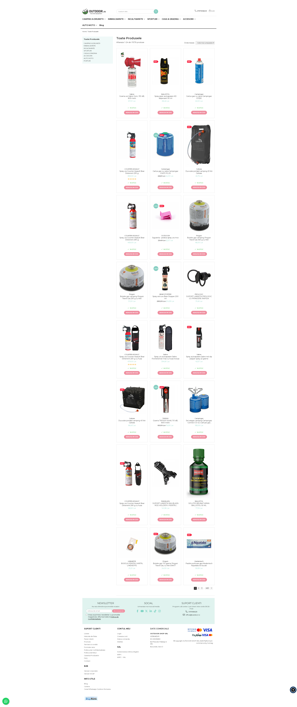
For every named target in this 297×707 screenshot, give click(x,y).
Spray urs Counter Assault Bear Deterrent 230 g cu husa (131, 358)
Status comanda (123, 639)
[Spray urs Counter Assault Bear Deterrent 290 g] (132, 215)
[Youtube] (142, 611)
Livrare (86, 633)
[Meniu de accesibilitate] (293, 690)
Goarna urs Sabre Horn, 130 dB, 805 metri (131, 97)
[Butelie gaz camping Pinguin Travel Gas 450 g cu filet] (199, 215)
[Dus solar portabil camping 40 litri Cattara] (132, 400)
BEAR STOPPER (165, 294)
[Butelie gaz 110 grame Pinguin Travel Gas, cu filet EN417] (165, 544)
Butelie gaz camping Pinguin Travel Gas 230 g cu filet (132, 297)
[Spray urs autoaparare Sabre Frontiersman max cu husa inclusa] (165, 337)
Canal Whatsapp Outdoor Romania (97, 689)
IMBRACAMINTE (90, 46)
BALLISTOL (165, 94)
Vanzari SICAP (89, 674)
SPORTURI (88, 51)
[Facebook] (138, 611)
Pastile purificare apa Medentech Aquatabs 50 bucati (199, 564)
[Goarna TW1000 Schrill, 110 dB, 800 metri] (165, 399)
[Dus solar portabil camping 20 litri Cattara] (199, 145)
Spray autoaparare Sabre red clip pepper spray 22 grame (199, 358)
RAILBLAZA (165, 501)
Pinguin (199, 236)
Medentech (199, 561)
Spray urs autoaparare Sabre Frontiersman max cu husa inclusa (165, 358)
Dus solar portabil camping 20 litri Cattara (199, 172)
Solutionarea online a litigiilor (128, 652)
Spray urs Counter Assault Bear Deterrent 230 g (131, 172)
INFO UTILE (89, 679)
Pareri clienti (89, 639)
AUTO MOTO (89, 58)
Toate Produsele (93, 31)
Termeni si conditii (91, 644)
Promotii (87, 642)
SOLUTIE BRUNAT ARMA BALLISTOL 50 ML (199, 504)
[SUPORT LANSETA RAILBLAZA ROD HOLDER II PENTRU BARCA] (165, 473)
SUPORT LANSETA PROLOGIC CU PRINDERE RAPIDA (199, 297)
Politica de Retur (90, 653)
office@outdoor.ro (192, 615)
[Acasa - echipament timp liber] (94, 11)
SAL (119, 647)
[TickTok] (155, 611)
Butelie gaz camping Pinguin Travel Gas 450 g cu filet (199, 239)
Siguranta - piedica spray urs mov (165, 238)
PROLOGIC (199, 294)
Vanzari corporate (91, 671)
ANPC (119, 654)
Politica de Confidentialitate (94, 650)
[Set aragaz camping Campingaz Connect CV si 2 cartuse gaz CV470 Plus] (199, 399)
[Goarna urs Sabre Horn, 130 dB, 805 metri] (132, 71)
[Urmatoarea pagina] (211, 588)
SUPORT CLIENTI (92, 629)
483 (207, 588)
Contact (87, 661)
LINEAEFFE (132, 561)
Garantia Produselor (91, 655)
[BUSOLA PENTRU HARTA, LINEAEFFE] (132, 544)
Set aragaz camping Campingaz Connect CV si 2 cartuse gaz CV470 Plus (199, 422)
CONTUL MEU (123, 629)
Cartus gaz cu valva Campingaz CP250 (199, 97)
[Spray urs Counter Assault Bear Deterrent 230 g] (132, 145)
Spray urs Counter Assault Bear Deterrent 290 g (131, 239)
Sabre (132, 94)
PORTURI (87, 61)
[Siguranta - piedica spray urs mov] (165, 215)
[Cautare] (156, 11)
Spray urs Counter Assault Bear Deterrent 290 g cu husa (131, 504)
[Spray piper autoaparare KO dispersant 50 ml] (165, 71)
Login (119, 633)
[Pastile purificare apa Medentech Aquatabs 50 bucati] (199, 544)
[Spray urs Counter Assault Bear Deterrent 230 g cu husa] (132, 337)
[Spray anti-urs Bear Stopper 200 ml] (165, 278)
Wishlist (120, 642)
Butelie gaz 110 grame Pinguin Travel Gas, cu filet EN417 (165, 564)
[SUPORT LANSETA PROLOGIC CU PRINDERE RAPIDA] (199, 278)
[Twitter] (146, 611)
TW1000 (165, 418)
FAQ (85, 658)
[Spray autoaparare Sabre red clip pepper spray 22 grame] (199, 337)
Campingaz (199, 94)
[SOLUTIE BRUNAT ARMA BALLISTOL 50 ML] (199, 473)
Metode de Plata (90, 636)
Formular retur (89, 647)
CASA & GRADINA (90, 53)
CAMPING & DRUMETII (92, 43)
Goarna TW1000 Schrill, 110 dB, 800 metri (165, 422)
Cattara (199, 169)
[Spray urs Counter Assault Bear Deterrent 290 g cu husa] (132, 473)
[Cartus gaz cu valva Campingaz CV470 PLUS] (165, 145)
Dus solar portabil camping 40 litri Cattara (131, 422)
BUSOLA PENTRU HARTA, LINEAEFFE (132, 564)
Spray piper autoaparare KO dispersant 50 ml (165, 97)
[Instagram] (160, 611)
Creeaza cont (122, 636)
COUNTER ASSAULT (131, 169)
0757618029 (192, 612)
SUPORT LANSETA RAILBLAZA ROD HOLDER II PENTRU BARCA (165, 504)
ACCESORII (88, 56)
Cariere (87, 686)
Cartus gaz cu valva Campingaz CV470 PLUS (165, 172)
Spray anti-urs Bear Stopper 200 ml (165, 297)
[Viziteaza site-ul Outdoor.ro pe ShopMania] (91, 698)
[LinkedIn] (151, 611)
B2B (86, 666)
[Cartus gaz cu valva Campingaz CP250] (199, 71)
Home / (85, 31)
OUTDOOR (165, 236)
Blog (101, 25)
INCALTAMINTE (89, 48)
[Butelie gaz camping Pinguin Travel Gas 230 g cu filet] (132, 278)
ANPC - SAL (121, 657)
